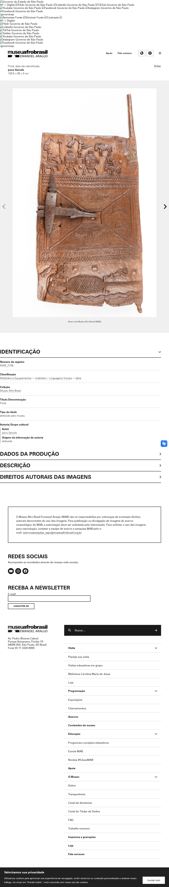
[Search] (155, 630)
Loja (70, 682)
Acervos (73, 716)
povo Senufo (16, 69)
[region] (84, 877)
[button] (165, 206)
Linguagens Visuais (60, 378)
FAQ (70, 819)
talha (78, 378)
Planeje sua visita (78, 656)
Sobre (72, 785)
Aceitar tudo (153, 880)
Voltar (157, 66)
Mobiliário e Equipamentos (16, 378)
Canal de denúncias (80, 802)
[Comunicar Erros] (60, 17)
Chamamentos (77, 708)
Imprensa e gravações (82, 837)
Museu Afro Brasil (10, 390)
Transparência (76, 794)
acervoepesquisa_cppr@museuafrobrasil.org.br (52, 532)
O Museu (73, 776)
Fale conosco (125, 53)
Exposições (75, 699)
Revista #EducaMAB (80, 759)
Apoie (109, 53)
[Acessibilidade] (150, 53)
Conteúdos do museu (81, 725)
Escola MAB (75, 751)
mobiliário (41, 378)
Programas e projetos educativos (88, 742)
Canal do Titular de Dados (84, 811)
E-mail (12, 594)
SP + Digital (7, 4)
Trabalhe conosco (79, 828)
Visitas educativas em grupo (85, 665)
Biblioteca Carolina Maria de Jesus (89, 673)
